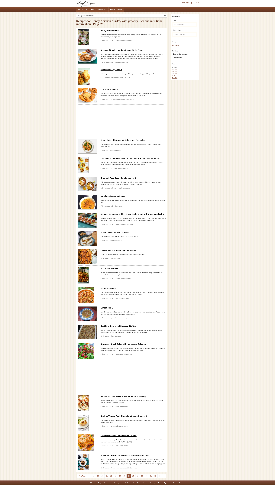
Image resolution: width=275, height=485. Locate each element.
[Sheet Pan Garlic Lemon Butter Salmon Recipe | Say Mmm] (87, 442)
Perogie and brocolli (110, 30)
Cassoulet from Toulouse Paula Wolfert (119, 250)
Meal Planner (82, 9)
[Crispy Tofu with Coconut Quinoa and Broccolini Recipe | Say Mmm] (87, 146)
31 (151, 476)
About (92, 483)
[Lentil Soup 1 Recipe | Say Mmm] (87, 313)
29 (142, 476)
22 (111, 476)
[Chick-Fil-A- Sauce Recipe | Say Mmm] (87, 95)
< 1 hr (173, 75)
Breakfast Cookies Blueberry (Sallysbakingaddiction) (125, 455)
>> (164, 476)
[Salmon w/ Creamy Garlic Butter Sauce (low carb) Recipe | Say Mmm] (87, 403)
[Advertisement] (122, 120)
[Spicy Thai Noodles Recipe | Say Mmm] (87, 275)
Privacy (152, 483)
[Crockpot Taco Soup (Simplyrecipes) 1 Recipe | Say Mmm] (87, 184)
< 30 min (174, 71)
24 (120, 476)
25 (124, 476)
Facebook (107, 483)
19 (98, 476)
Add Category (176, 45)
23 (115, 476)
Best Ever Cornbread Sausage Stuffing (118, 326)
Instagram (118, 483)
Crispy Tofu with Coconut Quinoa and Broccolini (123, 140)
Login (197, 3)
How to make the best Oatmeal (115, 232)
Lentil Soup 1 (107, 308)
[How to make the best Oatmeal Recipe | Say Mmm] (87, 238)
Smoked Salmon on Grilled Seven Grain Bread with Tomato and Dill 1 (132, 214)
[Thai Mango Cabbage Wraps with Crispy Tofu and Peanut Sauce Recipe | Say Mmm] (87, 165)
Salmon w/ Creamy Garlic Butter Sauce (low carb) (123, 396)
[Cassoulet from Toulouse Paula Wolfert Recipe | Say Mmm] (87, 256)
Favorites (136, 483)
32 (155, 476)
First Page (82, 476)
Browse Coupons (179, 483)
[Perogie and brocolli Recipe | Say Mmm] (87, 37)
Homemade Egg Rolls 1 (111, 70)
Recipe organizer (116, 9)
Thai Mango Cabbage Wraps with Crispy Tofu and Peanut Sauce (130, 158)
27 (133, 476)
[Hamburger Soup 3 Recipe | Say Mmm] (87, 295)
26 (129, 476)
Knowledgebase (164, 483)
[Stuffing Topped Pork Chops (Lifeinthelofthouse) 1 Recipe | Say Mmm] (87, 423)
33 (159, 476)
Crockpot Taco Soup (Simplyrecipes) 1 (118, 178)
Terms (145, 483)
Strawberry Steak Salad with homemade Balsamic (123, 344)
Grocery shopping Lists (99, 9)
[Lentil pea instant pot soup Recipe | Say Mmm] (87, 202)
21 (107, 476)
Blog (99, 483)
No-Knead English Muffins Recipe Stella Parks (122, 50)
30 (146, 476)
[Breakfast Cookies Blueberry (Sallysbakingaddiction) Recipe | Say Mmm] (87, 462)
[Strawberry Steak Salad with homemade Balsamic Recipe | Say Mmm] (87, 351)
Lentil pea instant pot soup (113, 196)
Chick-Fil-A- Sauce (109, 89)
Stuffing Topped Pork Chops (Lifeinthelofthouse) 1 (124, 416)
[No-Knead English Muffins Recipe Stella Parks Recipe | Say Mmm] (87, 56)
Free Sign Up (187, 3)
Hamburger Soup (108, 288)
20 (102, 476)
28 (137, 476)
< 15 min (174, 69)
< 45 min (174, 73)
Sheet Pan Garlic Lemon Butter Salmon (119, 436)
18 (93, 476)
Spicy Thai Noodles (109, 268)
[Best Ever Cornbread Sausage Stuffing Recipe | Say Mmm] (87, 332)
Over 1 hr (174, 78)
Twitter (127, 483)
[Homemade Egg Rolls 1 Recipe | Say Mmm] (87, 76)
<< (89, 476)
